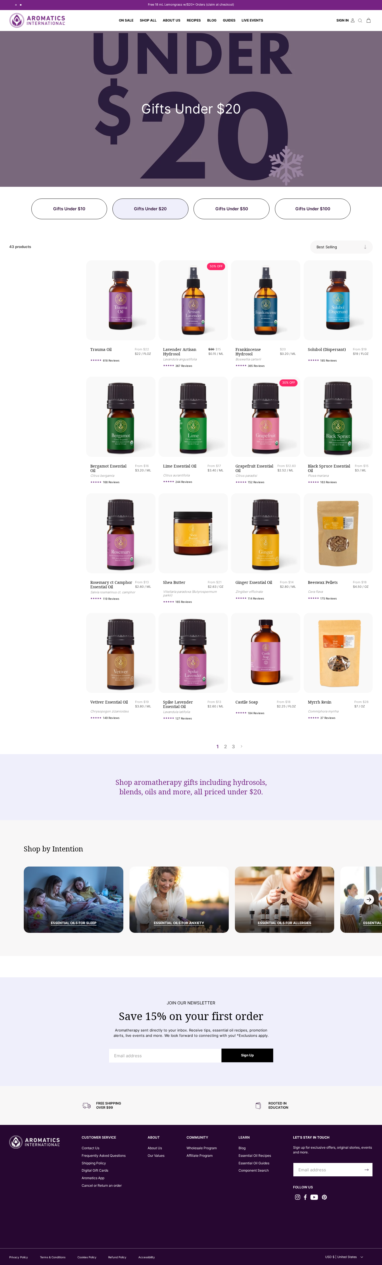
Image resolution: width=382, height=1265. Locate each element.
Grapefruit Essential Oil (254, 468)
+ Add (133, 328)
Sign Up (247, 1055)
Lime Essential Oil (179, 466)
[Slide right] (369, 900)
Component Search (254, 1170)
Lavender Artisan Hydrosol (179, 351)
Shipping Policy (94, 1163)
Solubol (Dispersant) (327, 349)
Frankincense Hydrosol (248, 351)
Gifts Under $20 (150, 208)
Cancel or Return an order (102, 1185)
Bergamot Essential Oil (108, 468)
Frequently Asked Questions (104, 1155)
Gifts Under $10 (69, 208)
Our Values (156, 1155)
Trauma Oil (101, 349)
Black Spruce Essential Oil (329, 468)
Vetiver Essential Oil (109, 702)
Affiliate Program (200, 1155)
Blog (242, 1148)
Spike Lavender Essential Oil (178, 704)
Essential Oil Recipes (255, 1155)
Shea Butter (174, 582)
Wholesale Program (202, 1148)
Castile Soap (246, 702)
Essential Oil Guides (254, 1163)
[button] (148, 20)
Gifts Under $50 (231, 208)
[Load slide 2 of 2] (20, 4)
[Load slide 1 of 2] (15, 4)
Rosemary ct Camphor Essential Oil (111, 584)
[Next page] (241, 746)
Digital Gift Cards (95, 1170)
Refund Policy (117, 1257)
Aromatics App (93, 1178)
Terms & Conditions (52, 1257)
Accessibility (146, 1257)
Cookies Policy (86, 1257)
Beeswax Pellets (323, 582)
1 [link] (217, 746)
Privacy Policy (18, 1257)
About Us (155, 1148)
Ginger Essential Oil (253, 582)
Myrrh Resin (319, 702)
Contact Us (90, 1148)
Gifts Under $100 (312, 208)
